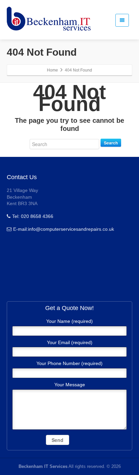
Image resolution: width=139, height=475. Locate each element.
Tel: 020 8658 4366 (32, 216)
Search (111, 143)
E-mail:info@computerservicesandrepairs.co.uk (63, 229)
